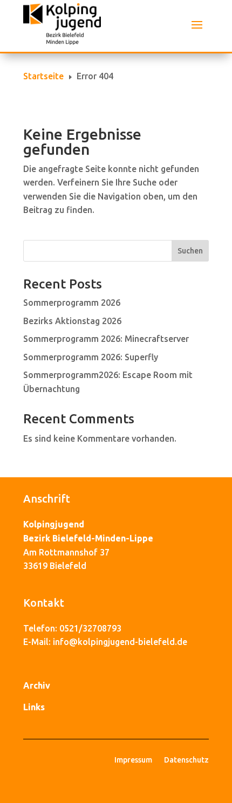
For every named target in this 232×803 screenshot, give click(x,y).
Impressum (133, 760)
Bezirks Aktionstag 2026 (72, 321)
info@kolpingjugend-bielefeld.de (120, 642)
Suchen (190, 250)
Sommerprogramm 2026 (71, 302)
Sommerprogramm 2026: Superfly (90, 357)
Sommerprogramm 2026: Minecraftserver (106, 339)
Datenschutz (186, 760)
